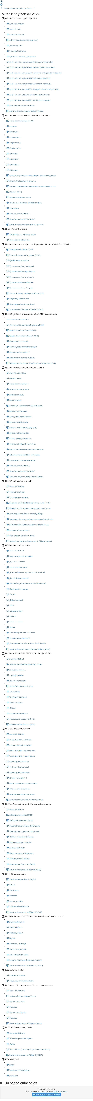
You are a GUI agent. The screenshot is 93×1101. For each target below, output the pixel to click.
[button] (1, 2)
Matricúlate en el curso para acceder (46, 1094)
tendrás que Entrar (60, 1091)
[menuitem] (1, 5)
